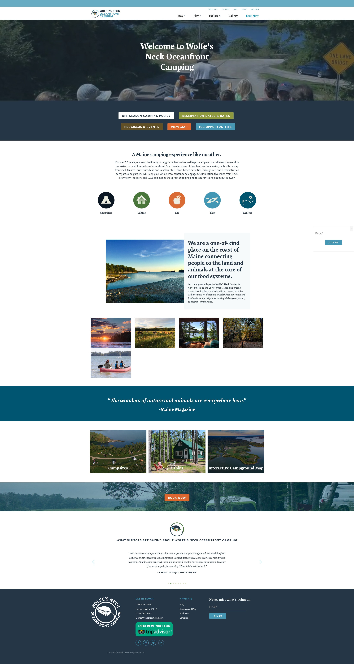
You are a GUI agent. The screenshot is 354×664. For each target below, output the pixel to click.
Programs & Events (141, 126)
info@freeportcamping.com (150, 617)
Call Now (255, 9)
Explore (213, 15)
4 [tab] (176, 583)
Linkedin (161, 642)
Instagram (146, 642)
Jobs (235, 9)
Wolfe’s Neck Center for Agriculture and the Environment (214, 285)
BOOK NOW (177, 497)
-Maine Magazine (177, 409)
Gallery (233, 15)
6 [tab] (181, 583)
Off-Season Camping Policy (146, 115)
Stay (180, 15)
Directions (213, 9)
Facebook (138, 642)
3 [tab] (173, 583)
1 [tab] (168, 583)
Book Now (252, 15)
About (244, 9)
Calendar (225, 9)
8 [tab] (186, 583)
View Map (179, 126)
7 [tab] (183, 583)
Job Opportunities (215, 126)
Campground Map (188, 609)
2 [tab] (171, 583)
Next (260, 562)
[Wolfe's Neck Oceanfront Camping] (105, 612)
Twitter (153, 642)
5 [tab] (178, 583)
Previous (93, 562)
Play (196, 15)
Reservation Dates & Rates (206, 115)
